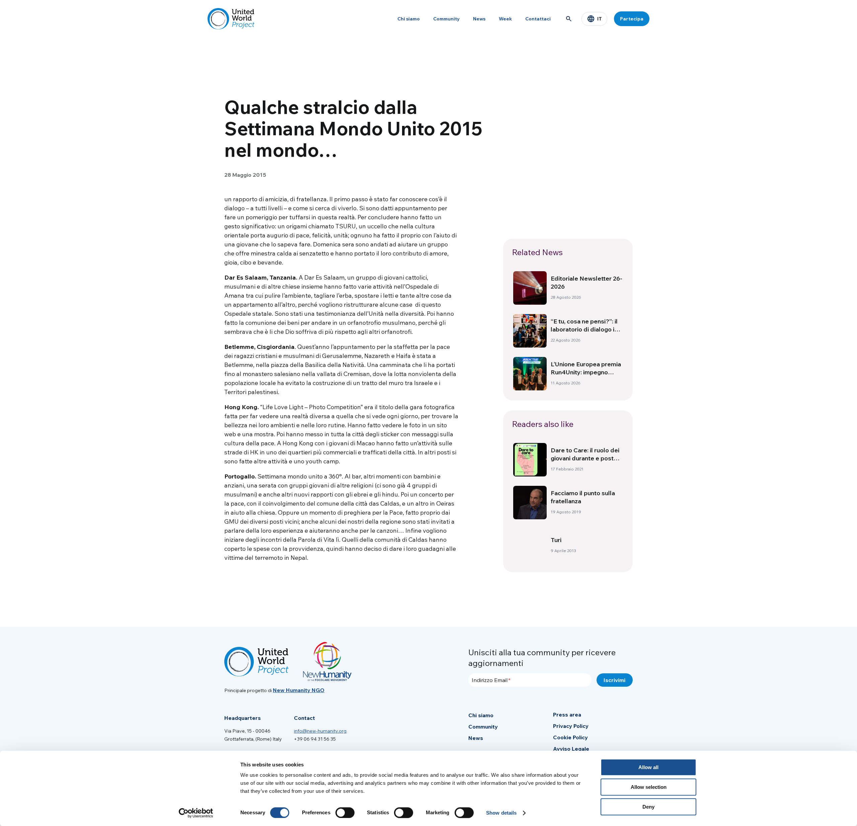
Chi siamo (408, 19)
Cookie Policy (570, 737)
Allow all (648, 767)
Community (446, 19)
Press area (567, 714)
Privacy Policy (571, 726)
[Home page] (231, 18)
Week (505, 19)
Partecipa (631, 19)
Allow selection (649, 787)
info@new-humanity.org (320, 731)
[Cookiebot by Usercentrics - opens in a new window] (196, 813)
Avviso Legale (571, 748)
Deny (648, 807)
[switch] (345, 812)
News (479, 19)
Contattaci (538, 19)
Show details (501, 813)
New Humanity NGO (298, 690)
